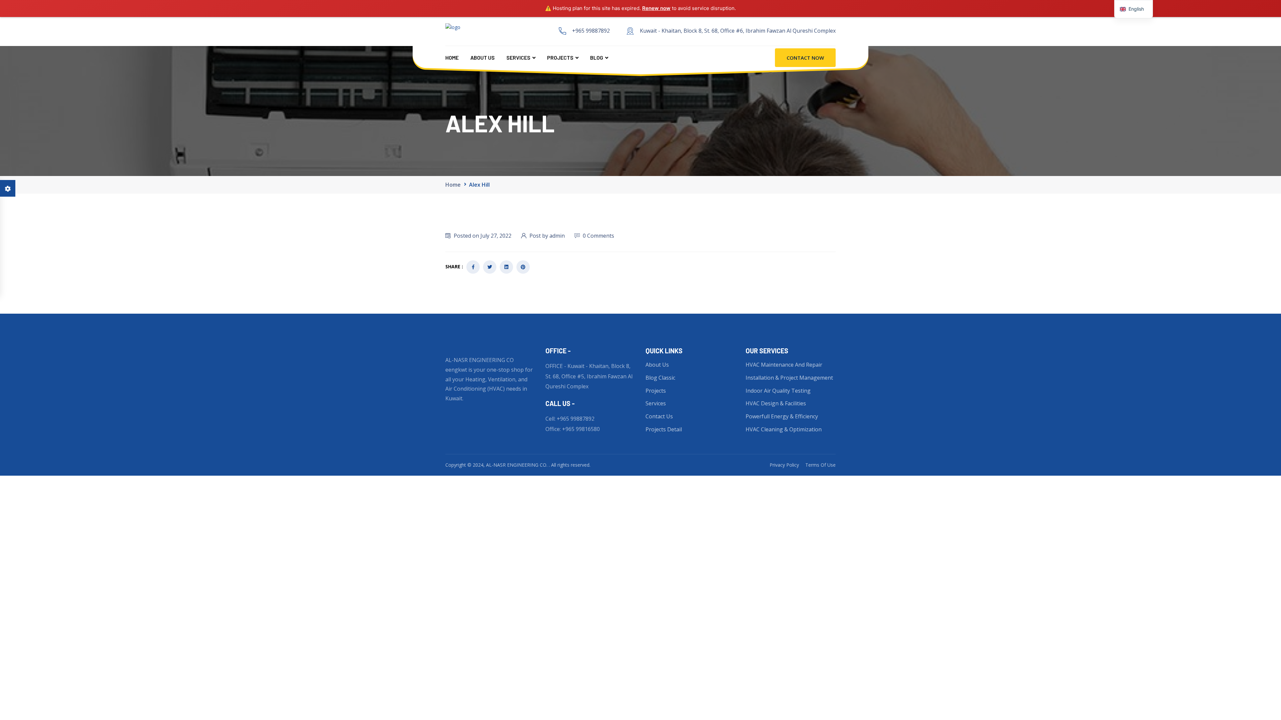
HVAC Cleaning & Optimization (784, 429)
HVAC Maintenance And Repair (784, 364)
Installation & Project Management (789, 377)
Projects (560, 57)
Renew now (656, 8)
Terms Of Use (820, 465)
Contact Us (659, 416)
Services (518, 57)
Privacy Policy (784, 465)
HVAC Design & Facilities (776, 403)
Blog (596, 57)
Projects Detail (664, 429)
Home (452, 57)
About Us (482, 57)
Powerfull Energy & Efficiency (782, 416)
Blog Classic (660, 377)
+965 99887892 (591, 30)
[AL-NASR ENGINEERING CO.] (498, 31)
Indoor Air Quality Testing (778, 390)
